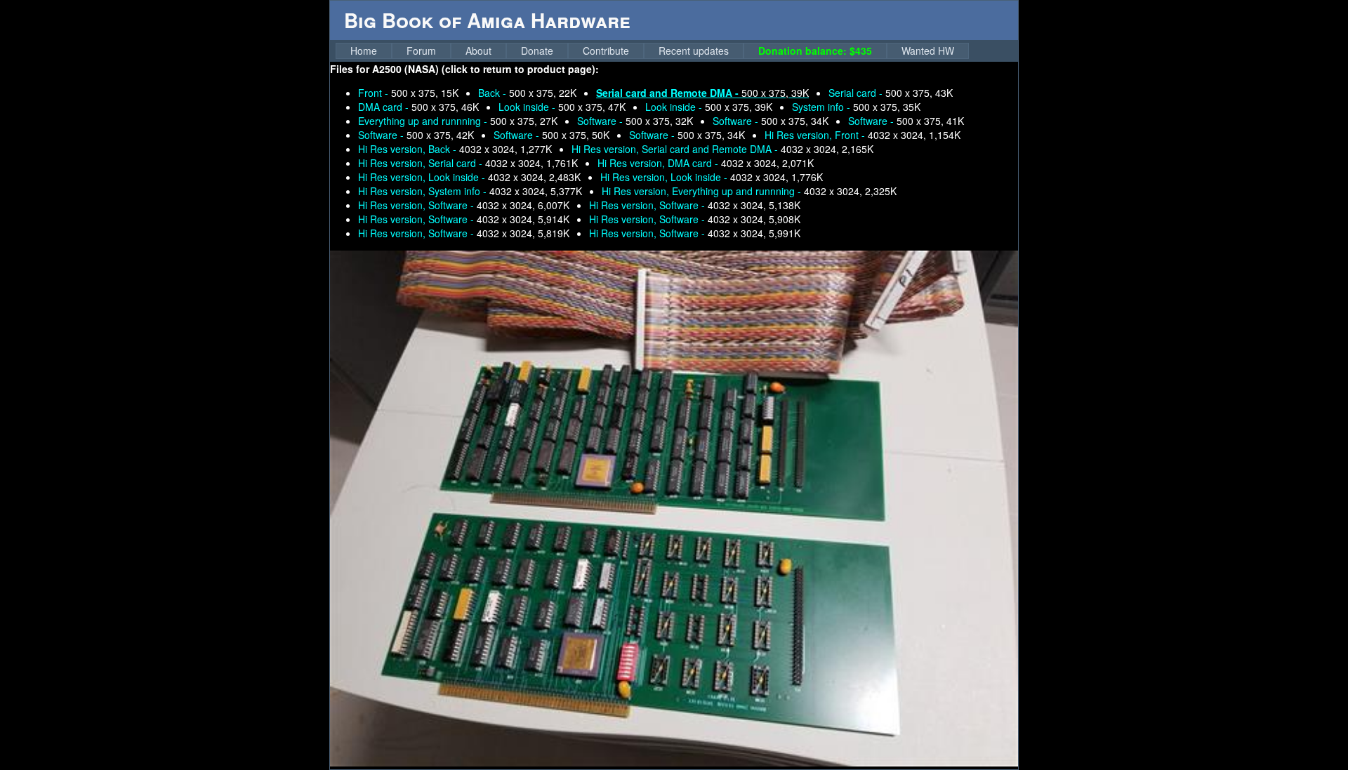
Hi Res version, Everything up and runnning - (749, 191)
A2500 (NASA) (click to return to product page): (485, 69)
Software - (635, 121)
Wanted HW (927, 51)
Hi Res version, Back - (455, 149)
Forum (421, 51)
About (478, 51)
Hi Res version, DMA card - (705, 163)
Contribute (606, 51)
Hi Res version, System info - (470, 191)
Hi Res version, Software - (463, 205)
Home (363, 51)
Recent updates (694, 51)
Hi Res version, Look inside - (469, 177)
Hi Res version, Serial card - (468, 163)
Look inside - (562, 107)
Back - (527, 93)
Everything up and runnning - (457, 121)
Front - (408, 93)
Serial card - (890, 93)
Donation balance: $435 (815, 51)
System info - (856, 107)
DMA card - (418, 107)
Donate (537, 51)
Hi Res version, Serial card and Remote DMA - (722, 149)
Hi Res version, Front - (862, 135)
